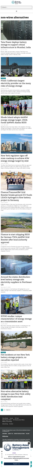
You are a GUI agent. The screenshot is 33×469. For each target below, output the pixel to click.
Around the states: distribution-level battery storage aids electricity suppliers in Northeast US (16, 281)
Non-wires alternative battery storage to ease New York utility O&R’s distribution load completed (15, 395)
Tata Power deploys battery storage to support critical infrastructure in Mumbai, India (16, 45)
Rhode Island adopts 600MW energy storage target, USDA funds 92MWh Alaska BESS (14, 120)
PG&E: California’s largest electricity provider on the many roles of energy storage (16, 83)
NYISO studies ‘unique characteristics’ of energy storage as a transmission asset (16, 319)
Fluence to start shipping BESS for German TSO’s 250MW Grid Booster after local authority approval (15, 238)
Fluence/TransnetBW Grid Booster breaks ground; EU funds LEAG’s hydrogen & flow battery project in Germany (16, 196)
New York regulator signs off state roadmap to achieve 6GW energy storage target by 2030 (15, 158)
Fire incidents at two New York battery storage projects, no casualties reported (15, 357)
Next (7, 410)
